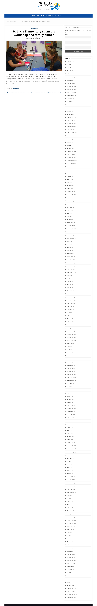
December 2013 (70, 520)
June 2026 (69, 67)
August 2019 (69, 309)
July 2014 (69, 498)
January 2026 (70, 83)
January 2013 (70, 554)
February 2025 (70, 117)
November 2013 (70, 523)
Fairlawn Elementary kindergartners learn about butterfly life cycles (20, 92)
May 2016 (69, 430)
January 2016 (70, 442)
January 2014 (70, 517)
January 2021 (70, 260)
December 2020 (70, 263)
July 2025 (69, 101)
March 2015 (69, 473)
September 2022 (70, 204)
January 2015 (70, 479)
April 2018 (69, 359)
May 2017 (69, 393)
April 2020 (69, 287)
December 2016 (70, 408)
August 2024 (69, 136)
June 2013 (69, 538)
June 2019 (69, 315)
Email (66, 45)
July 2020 (69, 278)
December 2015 (70, 445)
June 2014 (69, 501)
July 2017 (69, 387)
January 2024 (70, 154)
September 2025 (70, 95)
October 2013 (70, 526)
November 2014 (70, 486)
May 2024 (69, 142)
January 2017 (70, 405)
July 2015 (69, 461)
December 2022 (70, 194)
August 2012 (69, 569)
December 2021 (70, 229)
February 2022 (70, 222)
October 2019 (70, 303)
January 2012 (70, 591)
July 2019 (69, 312)
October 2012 (70, 563)
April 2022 (69, 216)
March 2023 (69, 185)
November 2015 (70, 448)
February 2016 (70, 439)
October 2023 (70, 163)
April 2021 (69, 250)
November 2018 (70, 337)
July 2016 (69, 424)
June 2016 (69, 427)
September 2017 (70, 380)
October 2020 (70, 269)
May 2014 (69, 504)
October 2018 (70, 340)
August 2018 (69, 346)
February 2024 (70, 151)
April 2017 (69, 396)
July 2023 (69, 173)
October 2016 (70, 414)
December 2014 (70, 483)
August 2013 (69, 532)
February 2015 (70, 476)
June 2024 (69, 139)
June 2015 (69, 464)
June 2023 (69, 176)
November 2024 (70, 126)
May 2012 (69, 579)
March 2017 (69, 399)
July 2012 (69, 572)
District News (40, 15)
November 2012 (70, 560)
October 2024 (70, 129)
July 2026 (69, 64)
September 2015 (70, 455)
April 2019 (69, 321)
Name (66, 34)
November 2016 (70, 411)
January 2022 (70, 225)
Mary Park (39, 38)
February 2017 (70, 402)
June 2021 (69, 244)
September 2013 (70, 529)
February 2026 (70, 80)
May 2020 (69, 284)
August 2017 (69, 383)
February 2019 (70, 328)
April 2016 (69, 433)
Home (33, 15)
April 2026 (69, 74)
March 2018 (69, 362)
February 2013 (70, 551)
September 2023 (70, 167)
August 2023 (69, 170)
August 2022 (69, 207)
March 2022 (69, 219)
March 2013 (69, 548)
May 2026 (69, 70)
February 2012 (70, 588)
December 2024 (70, 123)
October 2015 (70, 452)
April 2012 (69, 582)
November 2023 (70, 160)
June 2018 (69, 352)
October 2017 (70, 377)
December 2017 (70, 371)
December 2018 (70, 334)
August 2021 (69, 241)
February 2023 (70, 188)
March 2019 (69, 325)
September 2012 (70, 566)
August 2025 (69, 98)
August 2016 (69, 421)
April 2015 (69, 470)
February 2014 (70, 514)
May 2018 (69, 356)
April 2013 (69, 545)
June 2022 (69, 210)
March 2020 (69, 290)
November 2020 (70, 266)
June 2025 (69, 105)
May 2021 (69, 247)
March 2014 (69, 510)
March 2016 (69, 436)
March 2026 (69, 77)
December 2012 (70, 557)
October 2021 (70, 235)
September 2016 (70, 418)
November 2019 (70, 300)
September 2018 (70, 343)
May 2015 (69, 467)
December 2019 (70, 297)
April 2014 (69, 507)
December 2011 (70, 594)
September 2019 (70, 306)
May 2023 (69, 179)
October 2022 (70, 201)
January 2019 (70, 331)
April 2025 (69, 111)
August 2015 (69, 458)
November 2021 (70, 232)
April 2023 (69, 182)
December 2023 (70, 157)
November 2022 (70, 198)
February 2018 (70, 365)
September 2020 (70, 272)
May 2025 (69, 108)
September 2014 (70, 492)
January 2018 (70, 368)
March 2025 (69, 114)
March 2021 (69, 253)
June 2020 (69, 281)
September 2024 (70, 132)
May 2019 (69, 318)
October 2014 (70, 489)
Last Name (67, 40)
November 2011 (70, 597)
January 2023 (70, 191)
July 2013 (69, 535)
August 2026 (69, 61)
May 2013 (69, 541)
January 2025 (70, 120)
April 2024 (69, 145)
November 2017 (70, 374)
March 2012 (69, 585)
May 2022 (69, 213)
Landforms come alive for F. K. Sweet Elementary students (48, 92)
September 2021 (70, 238)
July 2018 (69, 349)
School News (49, 15)
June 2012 (69, 576)
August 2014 (69, 495)
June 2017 (69, 390)
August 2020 (69, 275)
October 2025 (70, 92)
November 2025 (70, 89)
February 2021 (70, 256)
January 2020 (70, 294)
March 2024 (69, 148)
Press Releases (59, 15)
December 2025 (70, 86)
